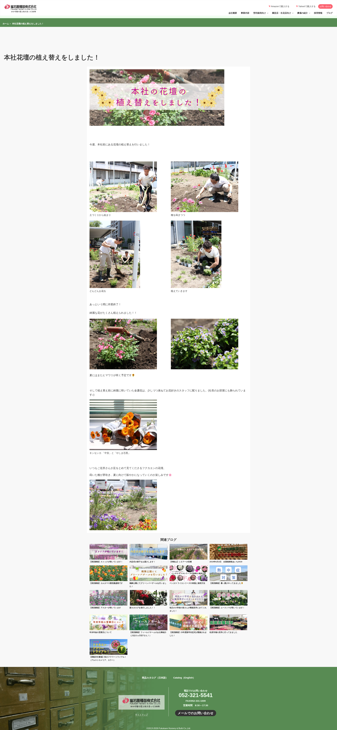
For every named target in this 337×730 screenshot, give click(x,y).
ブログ (329, 13)
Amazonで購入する (280, 6)
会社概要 (233, 13)
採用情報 (318, 13)
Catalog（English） (184, 677)
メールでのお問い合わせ (196, 713)
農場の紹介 (302, 13)
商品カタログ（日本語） (155, 677)
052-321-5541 (196, 695)
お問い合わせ (325, 6)
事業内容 (245, 13)
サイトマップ (141, 715)
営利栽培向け (259, 13)
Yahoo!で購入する (307, 6)
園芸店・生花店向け (281, 13)
